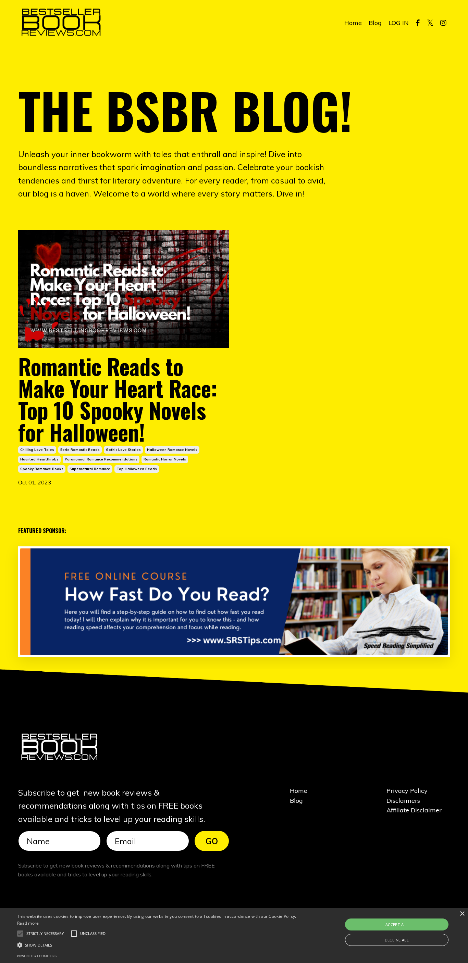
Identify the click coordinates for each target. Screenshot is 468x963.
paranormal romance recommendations (101, 459)
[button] (45, 933)
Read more (28, 923)
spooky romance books (41, 469)
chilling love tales (37, 449)
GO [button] (212, 841)
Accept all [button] (396, 924)
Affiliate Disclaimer (414, 810)
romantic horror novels (165, 459)
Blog (375, 23)
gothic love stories (123, 449)
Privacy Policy (407, 791)
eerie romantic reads (80, 449)
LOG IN (399, 23)
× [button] (462, 913)
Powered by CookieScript (38, 956)
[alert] (234, 935)
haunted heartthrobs (39, 459)
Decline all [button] (397, 939)
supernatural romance (90, 469)
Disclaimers (403, 800)
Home (353, 23)
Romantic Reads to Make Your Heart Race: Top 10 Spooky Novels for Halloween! (117, 399)
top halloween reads (136, 469)
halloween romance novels (172, 449)
